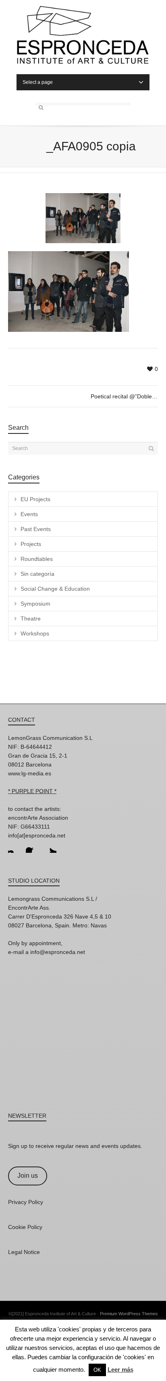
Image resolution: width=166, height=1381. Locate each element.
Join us (27, 1175)
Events (29, 514)
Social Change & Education (55, 588)
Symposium (35, 603)
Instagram (14, 846)
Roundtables (37, 559)
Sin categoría (37, 574)
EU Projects (35, 499)
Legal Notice (24, 1252)
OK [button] (97, 1370)
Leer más (120, 1369)
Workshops (35, 633)
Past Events (36, 529)
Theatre (31, 618)
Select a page (38, 82)
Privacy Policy (25, 1202)
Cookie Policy (25, 1227)
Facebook (32, 846)
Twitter (50, 846)
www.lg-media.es (29, 773)
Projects (31, 544)
